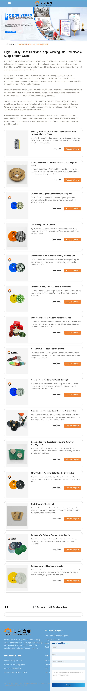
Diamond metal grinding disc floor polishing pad (52, 193)
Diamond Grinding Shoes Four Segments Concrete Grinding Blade (52, 443)
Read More (56, 149)
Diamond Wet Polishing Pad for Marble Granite (50, 535)
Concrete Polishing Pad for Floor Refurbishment (51, 286)
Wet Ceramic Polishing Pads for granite (47, 349)
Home (11, 44)
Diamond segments (12, 668)
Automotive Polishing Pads (15, 672)
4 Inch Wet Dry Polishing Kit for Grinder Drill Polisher (52, 473)
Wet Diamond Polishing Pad (57, 635)
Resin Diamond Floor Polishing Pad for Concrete (51, 317)
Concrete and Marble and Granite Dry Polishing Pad (53, 255)
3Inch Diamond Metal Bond (42, 504)
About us (49, 661)
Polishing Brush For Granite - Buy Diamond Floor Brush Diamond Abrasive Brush (53, 133)
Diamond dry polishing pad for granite (47, 566)
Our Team (49, 668)
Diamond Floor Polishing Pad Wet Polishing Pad (51, 380)
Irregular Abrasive (52, 639)
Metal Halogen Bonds (13, 661)
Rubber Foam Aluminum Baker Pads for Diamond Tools (54, 411)
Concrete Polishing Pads (14, 664)
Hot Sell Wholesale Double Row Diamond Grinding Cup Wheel (54, 164)
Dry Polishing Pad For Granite (43, 224)
